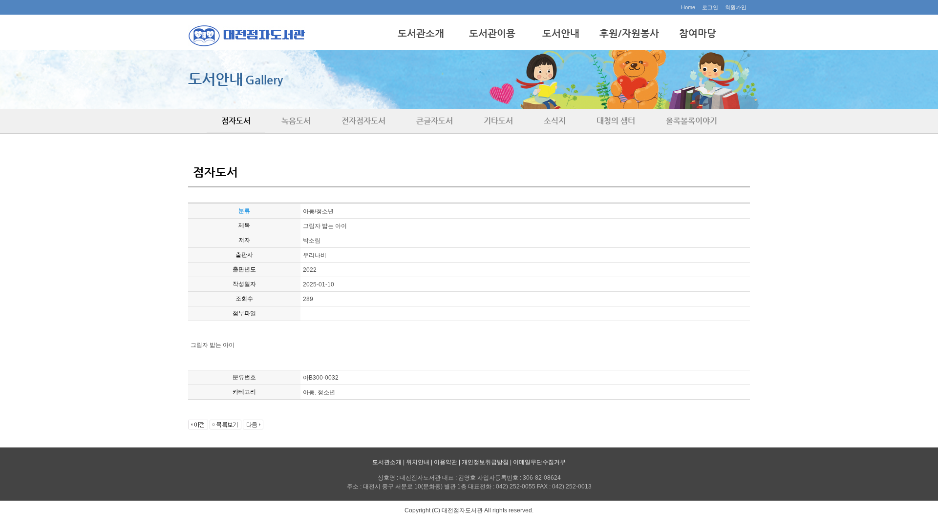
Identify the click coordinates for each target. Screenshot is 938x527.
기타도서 (498, 120)
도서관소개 (421, 33)
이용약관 (445, 462)
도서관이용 (492, 33)
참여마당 (697, 33)
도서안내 (560, 33)
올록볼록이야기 (691, 120)
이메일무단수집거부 (539, 462)
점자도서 (236, 120)
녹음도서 (296, 120)
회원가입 (735, 7)
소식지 (555, 120)
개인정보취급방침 (485, 462)
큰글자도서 (434, 120)
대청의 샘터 (616, 120)
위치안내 (417, 462)
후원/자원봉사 (629, 33)
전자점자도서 (363, 120)
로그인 (710, 7)
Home (688, 7)
